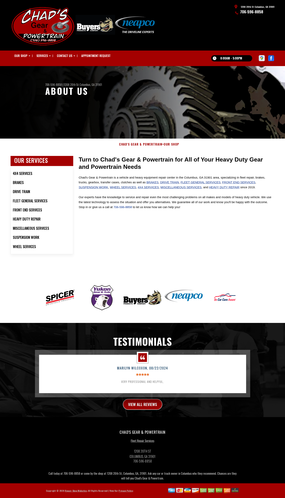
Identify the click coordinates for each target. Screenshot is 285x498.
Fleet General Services (201, 182)
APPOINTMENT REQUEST (96, 56)
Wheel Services (123, 187)
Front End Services (238, 182)
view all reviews (142, 404)
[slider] (142, 374)
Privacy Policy (126, 490)
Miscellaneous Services (181, 187)
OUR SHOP (20, 56)
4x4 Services (148, 187)
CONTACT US (64, 56)
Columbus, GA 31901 (90, 84)
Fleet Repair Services (142, 441)
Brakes (152, 182)
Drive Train (169, 182)
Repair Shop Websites (76, 490)
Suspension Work (93, 187)
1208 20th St (71, 84)
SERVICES (42, 56)
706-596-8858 (251, 12)
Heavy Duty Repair (224, 187)
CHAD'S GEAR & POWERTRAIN (140, 144)
